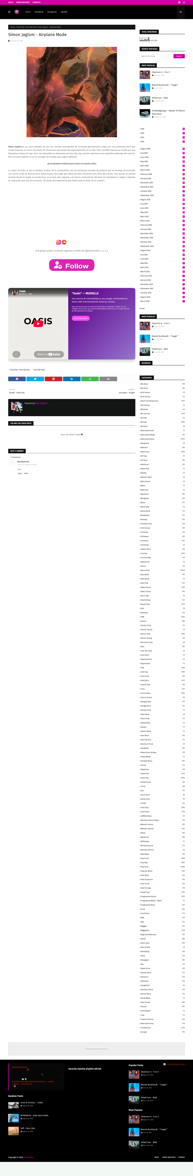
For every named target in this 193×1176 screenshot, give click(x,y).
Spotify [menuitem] (64, 12)
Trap (163, 1015)
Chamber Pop (163, 524)
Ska (163, 964)
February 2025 (163, 225)
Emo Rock (163, 655)
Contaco (181, 1157)
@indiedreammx (19, 1067)
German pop (163, 710)
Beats (163, 486)
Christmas (163, 545)
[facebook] (179, 2)
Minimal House (163, 846)
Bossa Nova (163, 511)
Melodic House (163, 824)
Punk (163, 909)
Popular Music (163, 871)
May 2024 (162, 263)
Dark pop (163, 583)
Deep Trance (163, 591)
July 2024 (163, 255)
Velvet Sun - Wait (160, 98)
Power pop (163, 892)
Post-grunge (163, 888)
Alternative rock (163, 439)
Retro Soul (163, 943)
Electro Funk (163, 625)
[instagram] (183, 2)
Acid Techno (163, 397)
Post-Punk (163, 884)
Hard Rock (163, 735)
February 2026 (163, 174)
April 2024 (162, 267)
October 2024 (163, 242)
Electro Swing (163, 638)
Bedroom (163, 490)
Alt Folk (163, 418)
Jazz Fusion (163, 795)
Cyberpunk (163, 562)
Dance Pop (163, 570)
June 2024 (163, 259)
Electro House (163, 630)
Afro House (163, 405)
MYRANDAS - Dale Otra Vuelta (34, 1115)
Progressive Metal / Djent (163, 901)
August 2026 (163, 149)
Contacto (36, 2)
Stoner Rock (163, 994)
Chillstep (163, 532)
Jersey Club (163, 799)
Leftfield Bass (163, 816)
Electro (163, 621)
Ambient (163, 447)
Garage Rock (163, 706)
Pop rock (163, 867)
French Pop (163, 685)
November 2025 (163, 187)
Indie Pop (163, 778)
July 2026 (163, 153)
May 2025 (163, 212)
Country (163, 553)
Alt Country (163, 414)
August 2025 (163, 199)
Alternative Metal (163, 435)
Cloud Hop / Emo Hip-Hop (26, 27)
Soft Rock (163, 981)
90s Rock (163, 388)
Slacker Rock (163, 973)
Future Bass (163, 693)
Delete (26, 473)
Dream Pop (163, 604)
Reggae (163, 926)
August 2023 (163, 297)
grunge (163, 1032)
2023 (163, 141)
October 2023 (162, 293)
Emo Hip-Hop (163, 651)
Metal (163, 833)
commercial (163, 1028)
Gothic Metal (163, 731)
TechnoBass (163, 1011)
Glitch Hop (163, 718)
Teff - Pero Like (27, 1128)
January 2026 (163, 178)
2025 (163, 133)
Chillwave (163, 536)
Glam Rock (163, 714)
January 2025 (163, 229)
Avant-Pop (163, 469)
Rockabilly (163, 951)
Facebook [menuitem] (39, 12)
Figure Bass (163, 663)
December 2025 (163, 183)
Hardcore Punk (163, 744)
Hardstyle (163, 748)
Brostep (163, 519)
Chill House (163, 528)
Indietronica (163, 782)
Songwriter (163, 985)
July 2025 (163, 204)
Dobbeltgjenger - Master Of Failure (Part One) (168, 112)
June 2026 (163, 157)
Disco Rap (163, 596)
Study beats (163, 998)
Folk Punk (163, 676)
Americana (163, 452)
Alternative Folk (163, 430)
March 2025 (163, 221)
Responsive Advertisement (96, 1049)
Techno (163, 1006)
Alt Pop (163, 422)
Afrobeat (163, 409)
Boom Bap (163, 507)
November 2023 (162, 288)
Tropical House (163, 1019)
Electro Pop (163, 634)
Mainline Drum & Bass (163, 820)
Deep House (163, 587)
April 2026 (163, 166)
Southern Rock (163, 990)
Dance (163, 566)
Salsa (163, 956)
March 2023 (162, 301)
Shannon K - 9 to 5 (161, 72)
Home (12, 27)
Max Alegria (41, 403)
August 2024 (163, 250)
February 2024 (162, 276)
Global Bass (163, 723)
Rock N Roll (163, 947)
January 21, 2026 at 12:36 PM (27, 464)
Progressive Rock (163, 905)
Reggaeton (163, 930)
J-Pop (163, 786)
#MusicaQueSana (37, 1081)
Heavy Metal (163, 757)
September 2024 (163, 246)
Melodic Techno (163, 829)
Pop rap (163, 862)
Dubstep (163, 613)
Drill (163, 608)
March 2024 (163, 271)
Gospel (163, 727)
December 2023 (162, 284)
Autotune (163, 464)
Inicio (10, 2)
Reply (20, 473)
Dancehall (163, 574)
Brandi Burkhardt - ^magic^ (165, 85)
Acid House (163, 392)
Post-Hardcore (163, 879)
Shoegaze (163, 960)
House (163, 765)
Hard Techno (163, 740)
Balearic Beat (163, 477)
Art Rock (163, 460)
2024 (163, 137)
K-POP (163, 803)
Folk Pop (163, 672)
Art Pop (163, 456)
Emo (163, 646)
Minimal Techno (163, 850)
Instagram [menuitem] (52, 12)
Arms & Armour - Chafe (31, 1102)
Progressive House (163, 896)
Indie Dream (28, 1157)
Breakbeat (163, 515)
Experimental (163, 659)
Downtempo (163, 600)
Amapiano (163, 443)
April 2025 (163, 216)
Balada (163, 473)
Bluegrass (163, 498)
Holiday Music (163, 761)
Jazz (163, 790)
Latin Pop (163, 807)
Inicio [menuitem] (27, 12)
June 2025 (163, 208)
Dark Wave (163, 579)
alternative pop (163, 1023)
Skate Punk (163, 968)
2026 (163, 129)
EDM (163, 617)
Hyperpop (163, 769)
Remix (163, 939)
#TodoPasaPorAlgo (20, 1081)
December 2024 (163, 233)
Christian (163, 541)
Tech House (163, 1002)
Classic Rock (163, 549)
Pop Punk (163, 858)
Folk (163, 668)
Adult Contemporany (163, 401)
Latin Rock (163, 812)
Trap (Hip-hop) (39, 370)
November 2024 (163, 238)
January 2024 (163, 280)
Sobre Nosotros (23, 2)
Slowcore (163, 977)
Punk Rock (163, 913)
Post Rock (163, 875)
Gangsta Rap (163, 702)
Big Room (163, 494)
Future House (163, 697)
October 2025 (163, 191)
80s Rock (163, 384)
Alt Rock (163, 426)
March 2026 (163, 170)
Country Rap (163, 558)
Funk (163, 689)
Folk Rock (163, 680)
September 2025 (163, 195)
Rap (163, 922)
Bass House (163, 481)
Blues (163, 502)
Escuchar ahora (80, 318)
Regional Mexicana (163, 934)
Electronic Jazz (163, 642)
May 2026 (163, 161)
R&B (163, 918)
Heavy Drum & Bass (163, 752)
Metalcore (163, 837)
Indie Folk (163, 774)
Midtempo (163, 841)
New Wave (163, 854)
